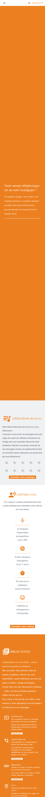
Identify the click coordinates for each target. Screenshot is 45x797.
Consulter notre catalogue (22, 477)
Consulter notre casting (22, 626)
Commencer (16, 733)
